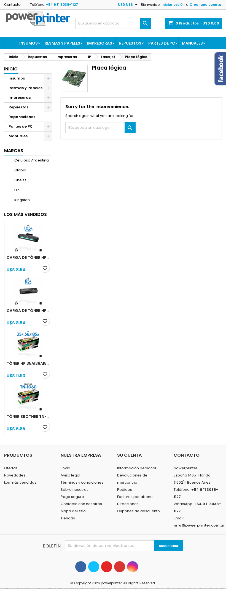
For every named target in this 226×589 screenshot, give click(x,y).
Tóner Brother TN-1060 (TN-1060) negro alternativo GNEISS (28, 416)
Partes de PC (161, 43)
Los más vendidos (25, 214)
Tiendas (68, 518)
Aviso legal (70, 475)
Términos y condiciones (82, 482)
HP (16, 190)
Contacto (12, 4)
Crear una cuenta (205, 4)
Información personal (136, 468)
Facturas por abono (135, 496)
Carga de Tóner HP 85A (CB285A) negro (28, 310)
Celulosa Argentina (31, 160)
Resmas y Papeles (62, 43)
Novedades (14, 475)
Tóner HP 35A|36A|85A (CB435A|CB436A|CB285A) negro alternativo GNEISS (28, 363)
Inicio (11, 69)
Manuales (192, 43)
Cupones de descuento (138, 511)
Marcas (13, 150)
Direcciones (128, 503)
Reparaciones (22, 116)
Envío (65, 468)
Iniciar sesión (173, 4)
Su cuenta (129, 455)
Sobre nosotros (74, 489)
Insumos (28, 43)
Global (20, 170)
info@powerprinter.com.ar (199, 525)
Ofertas (11, 468)
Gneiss (20, 180)
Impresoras (99, 43)
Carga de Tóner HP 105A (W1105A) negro (28, 257)
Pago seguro (72, 496)
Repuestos (130, 43)
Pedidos (124, 489)
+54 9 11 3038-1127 (62, 4)
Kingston (22, 199)
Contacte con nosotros (81, 503)
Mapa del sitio (73, 511)
